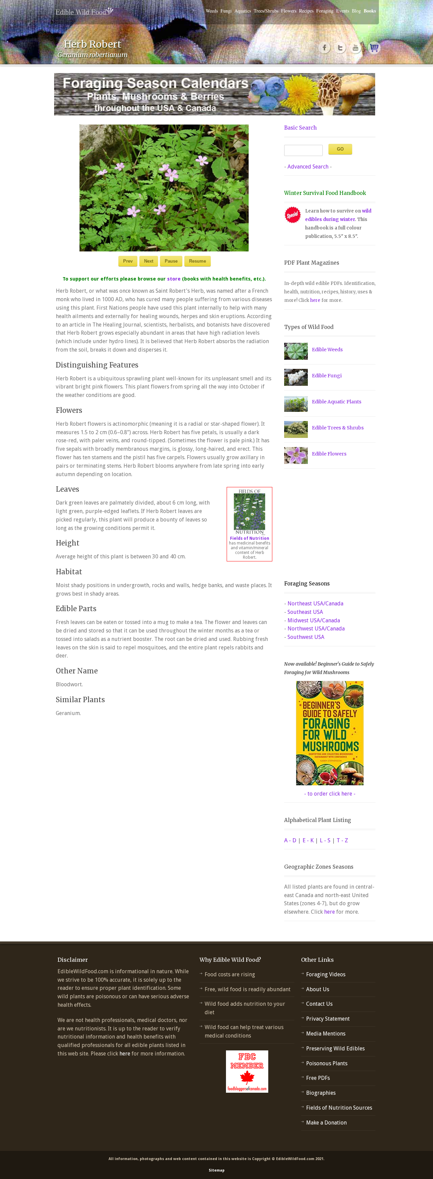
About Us (317, 989)
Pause (171, 261)
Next (148, 261)
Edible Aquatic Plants (336, 402)
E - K (308, 840)
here (315, 300)
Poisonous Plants (326, 1063)
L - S (325, 840)
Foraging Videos (325, 974)
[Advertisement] (326, 524)
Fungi (226, 10)
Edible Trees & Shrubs (338, 428)
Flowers (288, 10)
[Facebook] (324, 47)
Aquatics (242, 10)
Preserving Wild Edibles (335, 1048)
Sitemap (217, 1170)
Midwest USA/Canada (314, 620)
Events (342, 10)
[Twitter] (340, 47)
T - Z (342, 840)
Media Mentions (325, 1033)
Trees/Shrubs (266, 10)
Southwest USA (306, 637)
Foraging (325, 10)
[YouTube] (355, 47)
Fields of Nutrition (249, 538)
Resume (197, 261)
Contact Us (319, 1004)
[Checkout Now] (374, 47)
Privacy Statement (328, 1019)
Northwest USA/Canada (316, 628)
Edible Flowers (329, 454)
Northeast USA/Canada (315, 603)
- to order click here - (330, 794)
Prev (128, 261)
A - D (290, 840)
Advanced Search (308, 166)
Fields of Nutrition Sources (339, 1108)
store (174, 279)
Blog (356, 10)
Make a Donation (326, 1122)
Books (370, 10)
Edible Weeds (327, 350)
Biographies (321, 1093)
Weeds (212, 10)
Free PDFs (318, 1078)
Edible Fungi (327, 376)
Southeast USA (305, 612)
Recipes (306, 10)
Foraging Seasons (307, 583)
